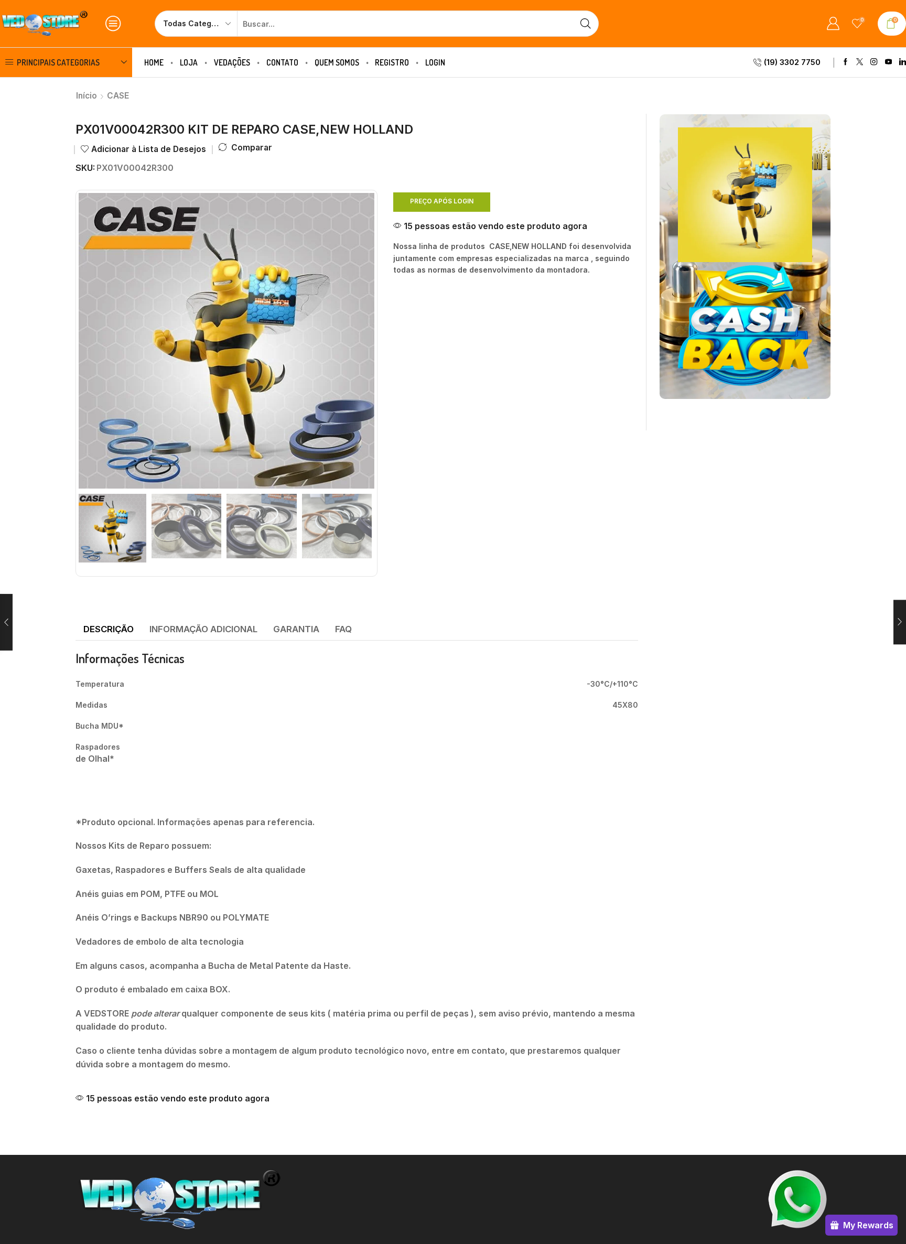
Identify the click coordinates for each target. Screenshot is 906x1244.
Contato (282, 62)
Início (86, 96)
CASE (118, 96)
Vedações (232, 62)
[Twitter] (859, 62)
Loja (189, 62)
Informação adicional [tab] (203, 629)
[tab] (109, 630)
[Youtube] (888, 62)
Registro (392, 62)
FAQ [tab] (343, 629)
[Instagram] (873, 62)
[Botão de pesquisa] (585, 23)
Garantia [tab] (296, 629)
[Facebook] (845, 62)
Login (435, 62)
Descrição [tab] (108, 629)
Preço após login (441, 201)
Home (154, 62)
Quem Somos (337, 62)
